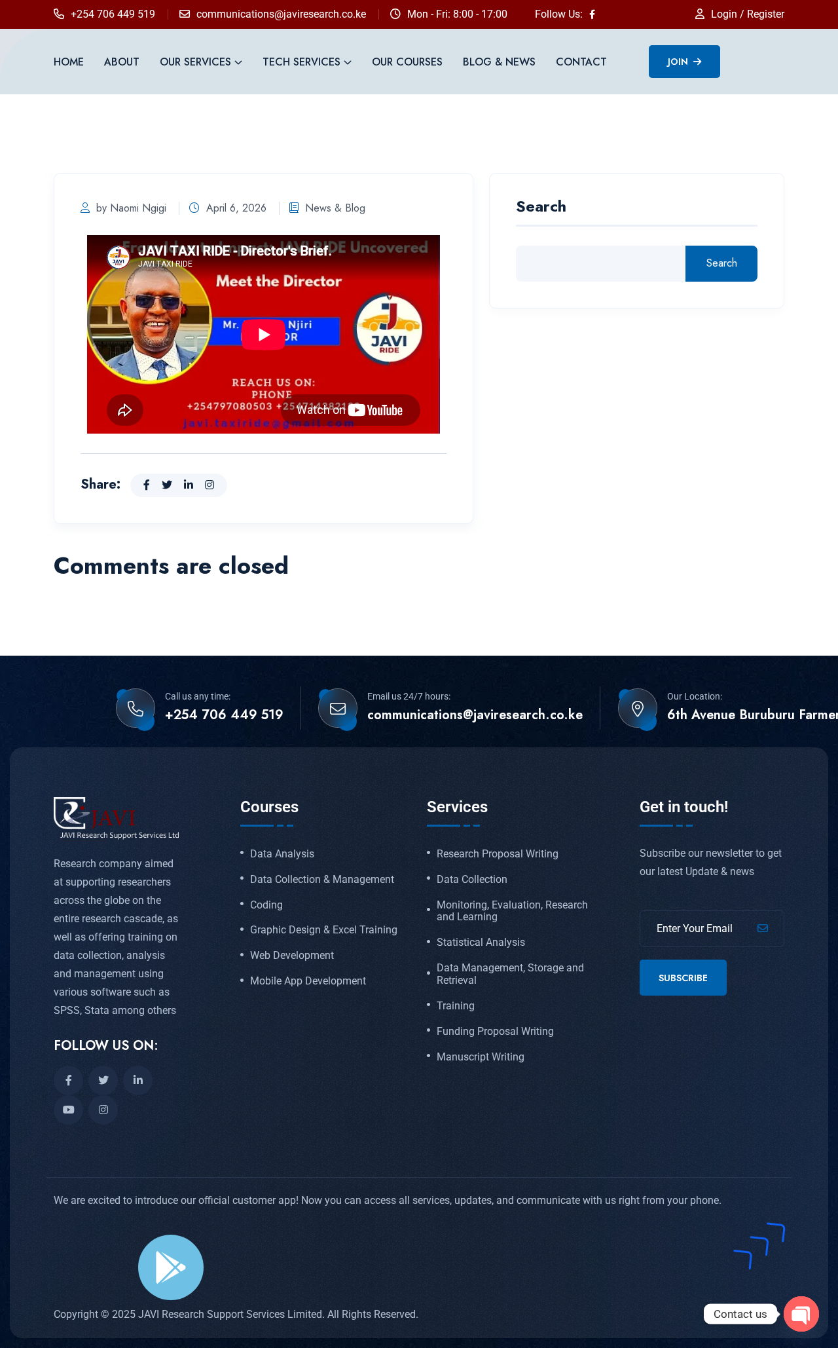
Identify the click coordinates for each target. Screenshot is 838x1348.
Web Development (292, 956)
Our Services (195, 61)
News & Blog (335, 207)
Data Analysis (282, 854)
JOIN (679, 61)
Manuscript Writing (480, 1057)
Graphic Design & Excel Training (323, 930)
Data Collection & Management (322, 880)
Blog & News (499, 61)
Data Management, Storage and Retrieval (510, 974)
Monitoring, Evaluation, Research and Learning (512, 911)
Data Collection (472, 880)
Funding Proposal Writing (495, 1032)
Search (541, 207)
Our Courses (407, 61)
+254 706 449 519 (113, 14)
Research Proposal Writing (497, 854)
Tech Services (301, 61)
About (121, 61)
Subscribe (683, 977)
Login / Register (747, 14)
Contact (581, 61)
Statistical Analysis (481, 942)
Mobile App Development (308, 981)
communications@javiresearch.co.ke (281, 14)
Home (69, 61)
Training (456, 1006)
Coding (266, 905)
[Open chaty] (801, 1314)
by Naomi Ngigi (131, 207)
